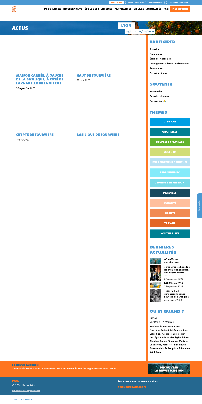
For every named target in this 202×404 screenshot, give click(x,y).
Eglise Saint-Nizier (164, 337)
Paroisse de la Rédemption (164, 348)
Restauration (156, 68)
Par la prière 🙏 (158, 100)
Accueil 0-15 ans (158, 72)
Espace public (170, 172)
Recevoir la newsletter (178, 2)
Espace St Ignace (169, 341)
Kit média (27, 399)
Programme (156, 53)
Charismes (170, 131)
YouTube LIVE (170, 233)
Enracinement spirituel (169, 162)
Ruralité (170, 203)
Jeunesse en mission (170, 182)
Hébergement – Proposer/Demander (169, 63)
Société (169, 213)
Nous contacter (155, 2)
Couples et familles (170, 142)
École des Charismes (160, 58)
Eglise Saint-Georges (161, 333)
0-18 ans (170, 121)
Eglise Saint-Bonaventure (174, 330)
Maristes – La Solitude (174, 344)
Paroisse (169, 192)
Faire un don (116, 2)
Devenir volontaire (136, 2)
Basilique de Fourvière (161, 326)
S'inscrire (154, 49)
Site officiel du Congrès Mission (26, 390)
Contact (15, 399)
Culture (170, 152)
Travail (169, 223)
